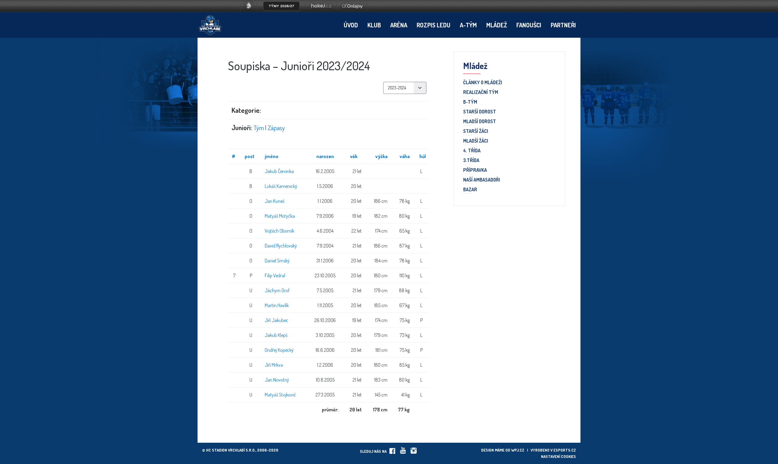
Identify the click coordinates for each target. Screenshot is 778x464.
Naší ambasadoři (481, 180)
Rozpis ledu (433, 25)
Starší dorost (479, 112)
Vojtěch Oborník (279, 231)
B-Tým (470, 102)
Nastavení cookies (558, 456)
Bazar (470, 189)
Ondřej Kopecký (279, 350)
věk (353, 156)
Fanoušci (528, 25)
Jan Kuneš (274, 201)
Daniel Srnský (277, 261)
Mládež (496, 25)
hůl (422, 156)
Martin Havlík (277, 305)
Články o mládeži (482, 82)
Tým (258, 127)
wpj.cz (517, 450)
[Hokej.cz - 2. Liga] (321, 10)
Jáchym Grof (277, 290)
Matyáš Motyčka (280, 216)
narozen (325, 156)
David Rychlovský (281, 246)
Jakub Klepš (276, 335)
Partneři (563, 25)
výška (381, 156)
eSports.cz (564, 450)
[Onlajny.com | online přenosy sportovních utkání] (353, 10)
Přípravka (475, 170)
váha (405, 156)
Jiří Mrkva (274, 365)
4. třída (471, 151)
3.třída (471, 160)
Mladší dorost (479, 121)
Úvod (351, 25)
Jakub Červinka (279, 171)
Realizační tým (480, 92)
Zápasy (276, 127)
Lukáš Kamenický (281, 186)
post (249, 156)
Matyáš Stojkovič (280, 395)
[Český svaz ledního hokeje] (251, 10)
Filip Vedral (275, 275)
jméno (271, 156)
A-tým (468, 25)
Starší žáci (475, 131)
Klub (374, 25)
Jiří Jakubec (276, 320)
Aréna (398, 25)
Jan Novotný (277, 380)
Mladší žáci (475, 141)
